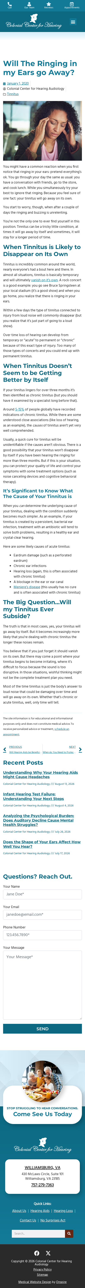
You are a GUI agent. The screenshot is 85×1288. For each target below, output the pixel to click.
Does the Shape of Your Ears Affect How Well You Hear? (42, 844)
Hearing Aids (40, 1211)
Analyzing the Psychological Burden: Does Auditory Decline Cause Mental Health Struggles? (38, 820)
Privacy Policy (42, 1269)
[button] (73, 21)
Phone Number (14, 927)
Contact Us (28, 1220)
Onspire (61, 1282)
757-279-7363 (42, 1185)
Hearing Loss (63, 1211)
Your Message (13, 948)
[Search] (69, 1234)
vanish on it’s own (44, 280)
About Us (19, 1211)
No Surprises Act (52, 1220)
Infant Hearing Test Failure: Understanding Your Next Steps (33, 796)
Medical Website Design (34, 1282)
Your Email (11, 907)
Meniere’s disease (27, 587)
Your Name (11, 887)
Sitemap (42, 1274)
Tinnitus (13, 94)
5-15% (19, 409)
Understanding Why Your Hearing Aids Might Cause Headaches (40, 774)
